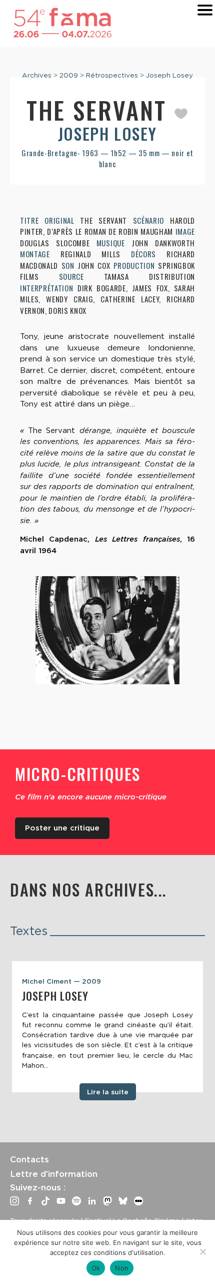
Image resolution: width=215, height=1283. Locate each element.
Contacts (29, 1159)
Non (121, 1268)
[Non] (203, 1251)
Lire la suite (107, 1092)
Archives (37, 75)
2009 (69, 75)
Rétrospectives (112, 75)
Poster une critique (62, 827)
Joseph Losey (169, 75)
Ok (96, 1268)
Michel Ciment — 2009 (61, 981)
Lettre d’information (54, 1174)
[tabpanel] (107, 1026)
